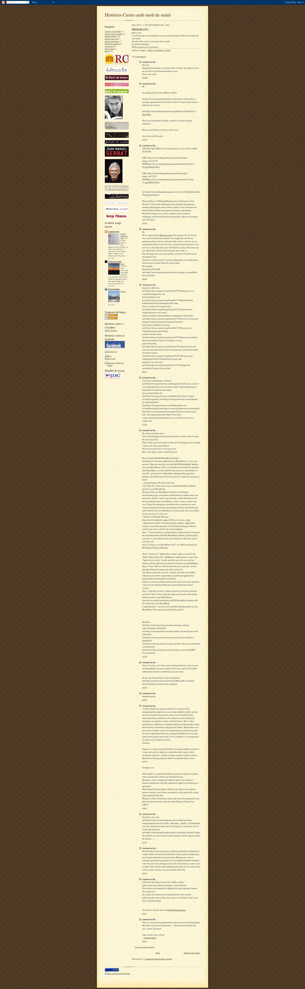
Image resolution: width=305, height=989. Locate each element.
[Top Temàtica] (111, 330)
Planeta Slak (109, 49)
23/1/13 (144, 842)
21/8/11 (144, 808)
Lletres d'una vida (111, 39)
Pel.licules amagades (112, 44)
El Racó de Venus (114, 261)
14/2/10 (144, 139)
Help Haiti (146, 114)
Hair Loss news (165, 235)
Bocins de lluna (114, 289)
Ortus (122, 264)
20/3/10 (144, 372)
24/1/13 (144, 873)
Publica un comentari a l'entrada (144, 947)
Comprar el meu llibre (113, 31)
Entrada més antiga (192, 952)
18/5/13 (144, 941)
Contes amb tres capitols (113, 34)
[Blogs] (108, 356)
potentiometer (150, 937)
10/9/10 (144, 687)
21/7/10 (144, 656)
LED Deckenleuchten (176, 910)
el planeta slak (113, 231)
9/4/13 (144, 914)
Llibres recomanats (112, 41)
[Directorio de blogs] (117, 365)
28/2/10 (144, 279)
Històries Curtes (110, 36)
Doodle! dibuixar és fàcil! (124, 236)
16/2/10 (144, 223)
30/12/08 (145, 78)
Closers (123, 291)
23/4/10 (144, 424)
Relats (107, 51)
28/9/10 (144, 700)
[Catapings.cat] (111, 351)
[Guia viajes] (110, 358)
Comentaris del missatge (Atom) (158, 958)
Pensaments (109, 46)
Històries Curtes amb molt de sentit (138, 15)
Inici (158, 952)
